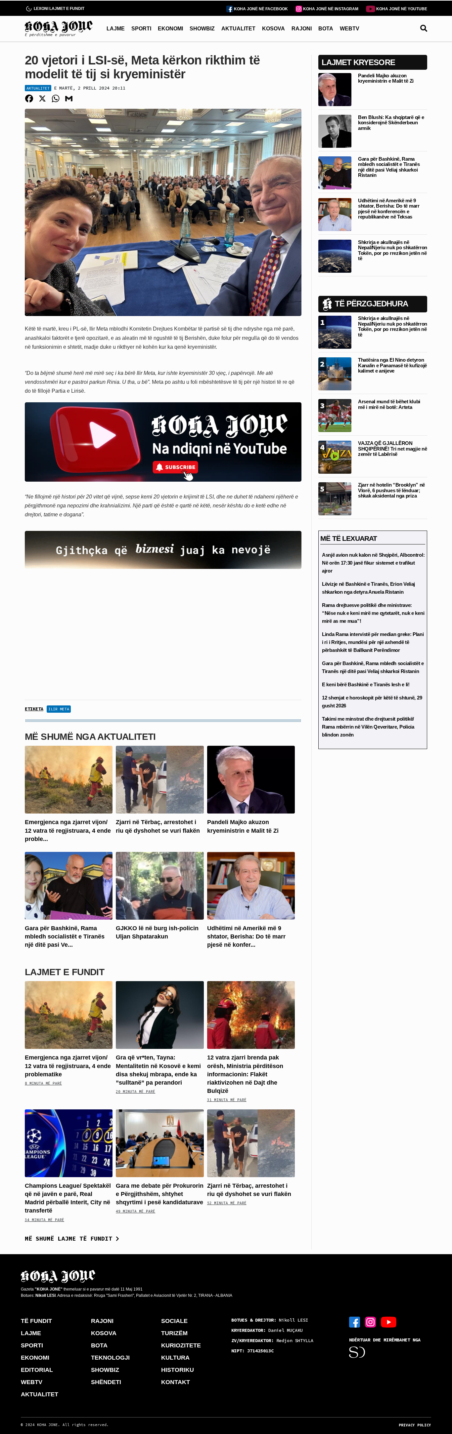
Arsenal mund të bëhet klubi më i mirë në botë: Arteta (389, 404)
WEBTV (349, 28)
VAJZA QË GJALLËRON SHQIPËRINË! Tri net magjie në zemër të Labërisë (392, 448)
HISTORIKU (177, 1370)
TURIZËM (174, 1333)
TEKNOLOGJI (110, 1357)
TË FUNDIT (36, 1321)
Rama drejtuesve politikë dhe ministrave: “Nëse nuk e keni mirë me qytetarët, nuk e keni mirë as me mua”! (373, 613)
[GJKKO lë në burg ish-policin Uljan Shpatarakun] (159, 885)
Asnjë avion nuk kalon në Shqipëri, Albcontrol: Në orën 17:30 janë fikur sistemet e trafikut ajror (373, 563)
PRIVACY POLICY (415, 1425)
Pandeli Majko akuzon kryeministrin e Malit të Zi (386, 78)
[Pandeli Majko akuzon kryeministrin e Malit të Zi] (251, 779)
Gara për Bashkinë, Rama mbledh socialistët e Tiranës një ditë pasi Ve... (65, 936)
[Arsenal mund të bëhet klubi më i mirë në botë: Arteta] (334, 415)
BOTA (325, 28)
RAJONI (302, 28)
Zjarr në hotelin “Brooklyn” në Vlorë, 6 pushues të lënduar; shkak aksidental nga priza (391, 490)
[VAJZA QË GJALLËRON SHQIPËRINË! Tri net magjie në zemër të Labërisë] (334, 456)
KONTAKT (175, 1382)
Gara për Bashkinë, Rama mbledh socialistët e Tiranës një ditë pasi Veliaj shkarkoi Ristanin (389, 167)
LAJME (116, 28)
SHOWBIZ (202, 28)
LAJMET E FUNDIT (64, 972)
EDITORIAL (37, 1370)
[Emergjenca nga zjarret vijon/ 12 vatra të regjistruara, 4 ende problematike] (69, 779)
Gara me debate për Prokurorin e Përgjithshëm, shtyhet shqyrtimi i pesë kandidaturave (159, 1194)
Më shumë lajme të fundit (70, 1238)
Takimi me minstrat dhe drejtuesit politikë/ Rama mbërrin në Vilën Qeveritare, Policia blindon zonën (368, 726)
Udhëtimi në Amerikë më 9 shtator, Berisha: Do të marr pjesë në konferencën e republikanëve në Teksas (389, 209)
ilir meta (58, 708)
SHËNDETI (106, 1382)
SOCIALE (174, 1321)
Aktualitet (38, 88)
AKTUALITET (238, 28)
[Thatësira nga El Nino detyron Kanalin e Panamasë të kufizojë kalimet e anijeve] (334, 373)
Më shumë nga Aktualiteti (90, 737)
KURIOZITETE (181, 1345)
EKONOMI (170, 28)
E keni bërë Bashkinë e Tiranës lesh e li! (366, 684)
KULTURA (175, 1357)
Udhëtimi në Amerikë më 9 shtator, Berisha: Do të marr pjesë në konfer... (246, 936)
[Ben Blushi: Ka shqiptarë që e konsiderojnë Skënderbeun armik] (334, 131)
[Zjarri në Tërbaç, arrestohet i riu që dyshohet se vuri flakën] (159, 779)
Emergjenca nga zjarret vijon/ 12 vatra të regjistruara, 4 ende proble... (68, 830)
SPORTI (141, 28)
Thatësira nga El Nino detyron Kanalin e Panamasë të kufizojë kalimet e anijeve (392, 365)
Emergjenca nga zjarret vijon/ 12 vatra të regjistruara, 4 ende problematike (68, 1065)
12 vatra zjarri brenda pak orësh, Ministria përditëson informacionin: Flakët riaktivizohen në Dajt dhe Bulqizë (245, 1074)
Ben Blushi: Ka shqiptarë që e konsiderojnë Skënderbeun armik (391, 122)
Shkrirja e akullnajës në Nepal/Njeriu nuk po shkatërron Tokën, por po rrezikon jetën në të (392, 250)
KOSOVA (273, 28)
